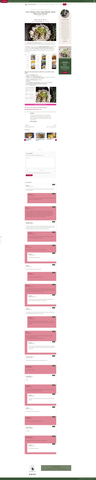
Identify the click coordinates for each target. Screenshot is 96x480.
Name (27, 170)
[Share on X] (1, 240)
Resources (60, 4)
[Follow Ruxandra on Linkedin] (34, 121)
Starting (57, 4)
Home (40, 4)
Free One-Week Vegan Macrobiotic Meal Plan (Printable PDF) (28, 139)
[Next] (56, 140)
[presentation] (29, 134)
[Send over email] (1, 243)
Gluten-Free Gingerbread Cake (51, 126)
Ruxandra (30, 233)
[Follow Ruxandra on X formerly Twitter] (32, 121)
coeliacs (36, 47)
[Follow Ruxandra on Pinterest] (35, 121)
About (43, 4)
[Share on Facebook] (1, 238)
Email (42, 170)
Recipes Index (46, 4)
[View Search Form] (92, 1)
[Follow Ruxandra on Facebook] (31, 121)
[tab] (39, 149)
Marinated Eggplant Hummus (29, 126)
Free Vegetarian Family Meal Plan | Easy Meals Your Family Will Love (40, 139)
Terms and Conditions (90, 478)
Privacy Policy (86, 478)
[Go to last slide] (25, 140)
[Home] (31, 9)
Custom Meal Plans (52, 4)
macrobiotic (28, 46)
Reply (53, 184)
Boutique (64, 4)
